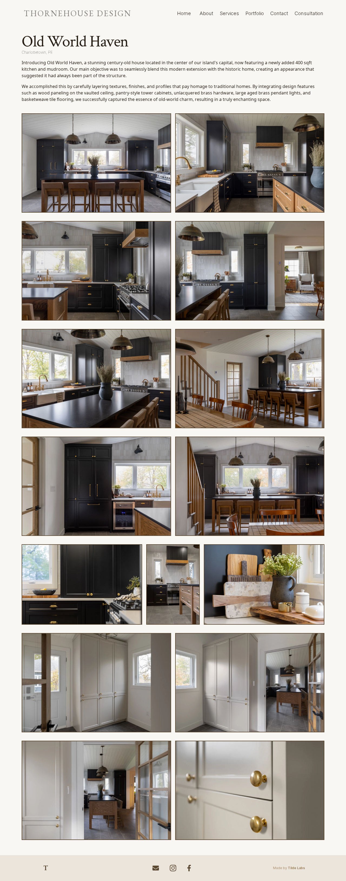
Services (229, 13)
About (206, 13)
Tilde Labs (296, 868)
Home (184, 13)
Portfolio (254, 13)
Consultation (309, 13)
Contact (279, 13)
